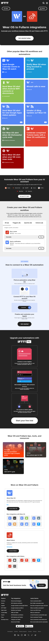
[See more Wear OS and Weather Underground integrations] (12, 518)
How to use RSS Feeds (35, 610)
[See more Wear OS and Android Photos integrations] (12, 524)
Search (2, 614)
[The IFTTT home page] (4, 3)
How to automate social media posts (38, 619)
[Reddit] (35, 635)
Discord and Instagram (16, 600)
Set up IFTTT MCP (24, 196)
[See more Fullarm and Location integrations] (36, 560)
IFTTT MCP (3, 607)
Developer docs (4, 619)
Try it (41, 236)
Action (12, 233)
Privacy (35, 631)
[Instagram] (22, 635)
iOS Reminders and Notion (17, 614)
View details (8, 236)
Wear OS (9, 27)
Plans (2, 617)
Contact (30, 631)
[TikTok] (32, 635)
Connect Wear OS (13, 508)
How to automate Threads (36, 617)
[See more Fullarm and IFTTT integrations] (12, 566)
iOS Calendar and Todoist (17, 617)
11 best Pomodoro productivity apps (38, 614)
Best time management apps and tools (39, 605)
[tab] (7, 222)
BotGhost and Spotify (16, 610)
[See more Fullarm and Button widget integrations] (24, 560)
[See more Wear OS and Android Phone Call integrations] (24, 524)
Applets (3, 605)
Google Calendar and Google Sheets (19, 605)
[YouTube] (25, 635)
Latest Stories (34, 598)
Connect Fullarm (13, 550)
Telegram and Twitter (15, 619)
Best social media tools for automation (39, 621)
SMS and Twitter (14, 612)
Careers (16, 631)
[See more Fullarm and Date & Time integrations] (12, 560)
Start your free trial (24, 420)
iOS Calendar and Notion (16, 603)
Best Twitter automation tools (37, 603)
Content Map (4, 612)
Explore (3, 598)
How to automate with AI (35, 600)
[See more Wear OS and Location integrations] (36, 524)
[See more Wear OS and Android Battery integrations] (36, 518)
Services (3, 600)
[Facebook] (15, 635)
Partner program (23, 631)
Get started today (24, 38)
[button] (47, 3)
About (39, 631)
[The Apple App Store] (20, 626)
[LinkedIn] (18, 635)
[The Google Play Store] (29, 626)
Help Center (4, 610)
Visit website (9, 546)
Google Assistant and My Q (17, 607)
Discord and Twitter (15, 621)
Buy (8, 504)
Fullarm (24, 27)
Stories (2, 603)
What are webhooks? (35, 612)
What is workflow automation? (37, 607)
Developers (10, 631)
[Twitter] (28, 635)
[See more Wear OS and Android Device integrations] (24, 518)
